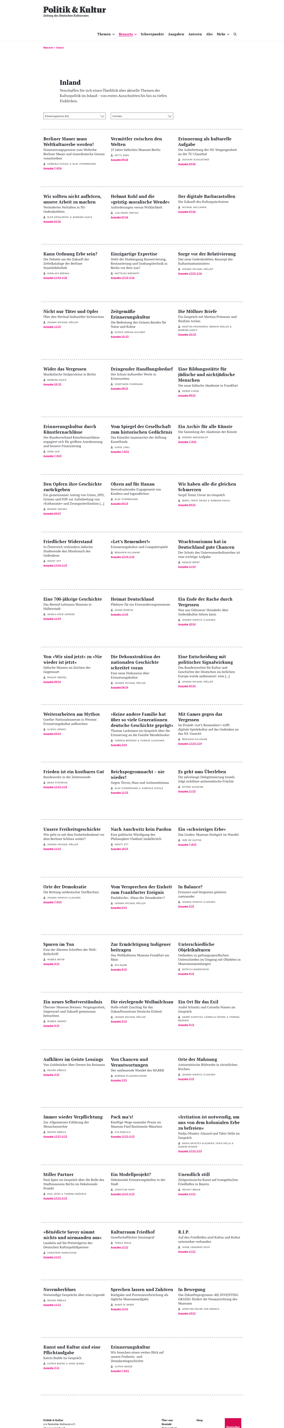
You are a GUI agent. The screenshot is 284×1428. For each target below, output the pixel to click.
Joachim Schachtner (195, 159)
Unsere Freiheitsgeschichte (73, 833)
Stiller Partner (73, 1180)
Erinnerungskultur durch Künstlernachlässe (73, 435)
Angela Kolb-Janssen (61, 614)
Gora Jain (53, 451)
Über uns (167, 1420)
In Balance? (202, 891)
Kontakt (167, 1424)
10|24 (192, 624)
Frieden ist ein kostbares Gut (73, 773)
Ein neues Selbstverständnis (74, 1008)
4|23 (124, 969)
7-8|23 (192, 844)
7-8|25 (58, 455)
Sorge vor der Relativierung (207, 258)
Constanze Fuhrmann (129, 384)
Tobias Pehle (123, 1242)
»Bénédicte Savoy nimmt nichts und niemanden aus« (72, 1239)
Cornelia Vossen (215, 1017)
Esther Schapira (192, 786)
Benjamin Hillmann (127, 552)
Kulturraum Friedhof (133, 1234)
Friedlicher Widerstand (68, 548)
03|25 (124, 503)
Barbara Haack (82, 217)
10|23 (124, 848)
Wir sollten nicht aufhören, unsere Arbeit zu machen (72, 203)
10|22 (192, 1313)
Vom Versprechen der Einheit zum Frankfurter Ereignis (141, 892)
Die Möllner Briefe (207, 315)
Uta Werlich (123, 1132)
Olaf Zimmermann (84, 163)
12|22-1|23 (60, 1136)
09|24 (57, 681)
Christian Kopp (125, 1189)
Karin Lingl (122, 447)
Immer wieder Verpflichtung (73, 1121)
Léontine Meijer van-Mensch (200, 1309)
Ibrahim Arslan (219, 326)
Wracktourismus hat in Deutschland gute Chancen (209, 548)
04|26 (124, 159)
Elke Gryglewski (58, 217)
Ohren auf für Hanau (136, 488)
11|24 (192, 566)
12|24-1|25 (60, 565)
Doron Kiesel (191, 391)
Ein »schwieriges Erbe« (208, 831)
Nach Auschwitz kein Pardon (141, 833)
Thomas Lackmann (152, 740)
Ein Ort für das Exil (206, 1006)
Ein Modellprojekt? (138, 1178)
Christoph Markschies (62, 1252)
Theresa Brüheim (126, 740)
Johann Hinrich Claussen (198, 619)
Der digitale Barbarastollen (206, 198)
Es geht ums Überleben (206, 775)
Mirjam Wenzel (57, 677)
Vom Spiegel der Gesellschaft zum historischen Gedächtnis (141, 433)
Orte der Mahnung (207, 1063)
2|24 (124, 744)
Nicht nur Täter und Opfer (73, 313)
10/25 (125, 336)
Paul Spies (54, 1193)
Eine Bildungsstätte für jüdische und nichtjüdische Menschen (208, 377)
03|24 (57, 733)
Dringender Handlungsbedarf (142, 373)
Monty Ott (54, 561)
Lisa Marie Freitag (127, 212)
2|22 (56, 1367)
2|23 (56, 1074)
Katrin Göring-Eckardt (130, 332)
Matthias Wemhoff (127, 273)
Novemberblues (74, 1291)
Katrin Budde (56, 1363)
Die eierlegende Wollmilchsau (142, 1006)
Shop (199, 1420)
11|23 (124, 792)
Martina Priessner (194, 326)
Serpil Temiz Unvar (194, 500)
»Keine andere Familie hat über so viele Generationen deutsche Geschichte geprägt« (142, 724)
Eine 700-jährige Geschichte (72, 603)
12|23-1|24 (195, 743)
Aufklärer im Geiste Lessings (74, 1061)
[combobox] (74, 116)
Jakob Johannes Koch (196, 1247)
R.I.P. (209, 1236)
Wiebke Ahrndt (57, 1021)
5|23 (124, 907)
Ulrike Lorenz (56, 729)
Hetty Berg (122, 155)
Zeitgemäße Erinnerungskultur (138, 318)
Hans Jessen (76, 1363)
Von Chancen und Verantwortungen (137, 1064)
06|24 (124, 687)
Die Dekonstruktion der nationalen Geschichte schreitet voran (135, 666)
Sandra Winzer (187, 1146)
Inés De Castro (191, 840)
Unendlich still (208, 1178)
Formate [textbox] (117, 116)
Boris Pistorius (57, 782)
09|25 (124, 388)
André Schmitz (191, 1017)
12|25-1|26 (60, 277)
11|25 (57, 326)
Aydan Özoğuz (124, 610)
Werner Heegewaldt (195, 437)
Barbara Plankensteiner (131, 1075)
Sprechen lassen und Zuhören (142, 1293)
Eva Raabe (121, 965)
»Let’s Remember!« (139, 543)
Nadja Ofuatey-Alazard (197, 1143)
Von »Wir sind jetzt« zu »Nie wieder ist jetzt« (72, 663)
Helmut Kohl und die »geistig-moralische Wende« (140, 201)
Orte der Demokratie (71, 889)
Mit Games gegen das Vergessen (208, 723)
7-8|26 (58, 168)
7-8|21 (125, 1370)
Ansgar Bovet (191, 562)
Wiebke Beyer (56, 959)
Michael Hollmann (194, 207)
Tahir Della (223, 1143)
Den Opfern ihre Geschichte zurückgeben (73, 493)
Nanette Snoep (124, 1304)
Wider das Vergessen (69, 371)
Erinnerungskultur (137, 1353)
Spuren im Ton (70, 948)
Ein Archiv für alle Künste (207, 428)
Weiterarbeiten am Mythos (71, 718)
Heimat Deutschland (140, 601)
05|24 (192, 686)
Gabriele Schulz (58, 163)
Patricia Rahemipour (195, 969)
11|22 (192, 1194)
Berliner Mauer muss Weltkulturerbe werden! (74, 148)
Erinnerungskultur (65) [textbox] (57, 116)
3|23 (56, 1025)
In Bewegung (208, 1296)
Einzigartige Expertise (139, 260)
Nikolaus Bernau (58, 273)
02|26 (57, 221)
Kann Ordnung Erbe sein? (70, 260)
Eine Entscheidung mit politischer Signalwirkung (206, 665)
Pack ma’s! (136, 1121)
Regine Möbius (56, 1070)
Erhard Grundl (57, 509)
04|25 (57, 513)
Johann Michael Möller (197, 269)
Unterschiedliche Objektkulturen (209, 953)
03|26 (192, 164)
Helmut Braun (191, 1189)
